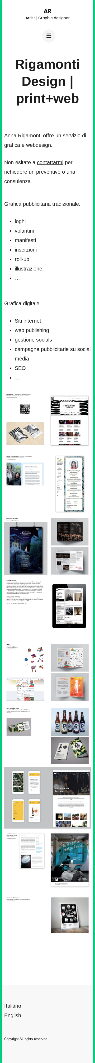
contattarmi (50, 162)
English (12, 1015)
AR (47, 11)
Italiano (12, 1006)
